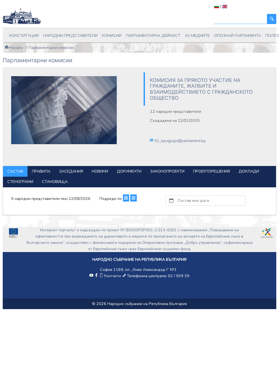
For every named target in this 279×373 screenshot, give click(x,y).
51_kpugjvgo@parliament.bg (179, 140)
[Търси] (271, 19)
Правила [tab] (41, 171)
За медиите (197, 35)
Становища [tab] (55, 181)
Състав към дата (193, 200)
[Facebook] (96, 276)
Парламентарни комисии (51, 47)
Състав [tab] (15, 171)
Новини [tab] (100, 171)
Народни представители (70, 35)
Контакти (112, 276)
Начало (15, 47)
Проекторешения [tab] (211, 171)
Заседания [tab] (71, 171)
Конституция (24, 35)
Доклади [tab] (249, 171)
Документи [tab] (129, 171)
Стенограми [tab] (20, 181)
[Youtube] (91, 276)
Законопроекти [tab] (167, 171)
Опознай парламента (237, 35)
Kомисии (112, 35)
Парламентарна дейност (153, 35)
